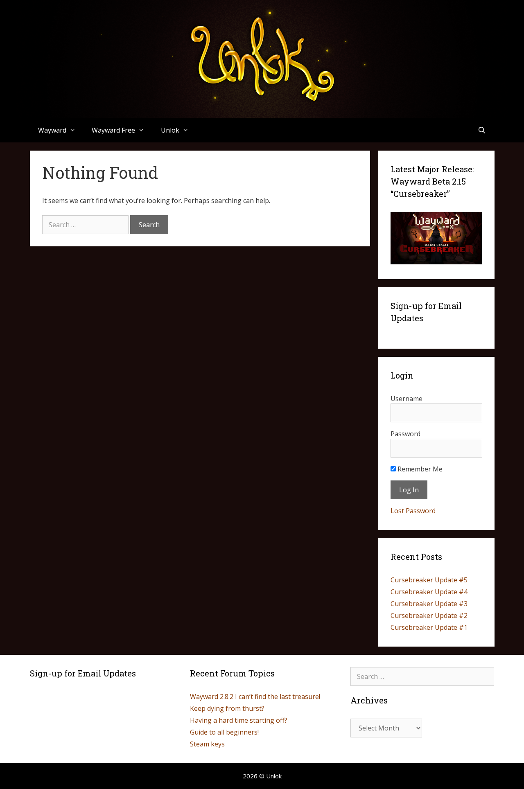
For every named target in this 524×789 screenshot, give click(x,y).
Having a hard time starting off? (238, 720)
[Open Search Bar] (482, 130)
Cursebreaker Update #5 (429, 579)
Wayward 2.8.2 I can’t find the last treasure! (255, 696)
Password (405, 433)
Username (406, 398)
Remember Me (419, 468)
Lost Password (413, 510)
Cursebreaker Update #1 (429, 627)
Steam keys (207, 743)
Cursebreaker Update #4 (429, 591)
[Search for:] (86, 224)
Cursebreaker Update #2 (429, 615)
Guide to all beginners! (224, 732)
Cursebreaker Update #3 (429, 603)
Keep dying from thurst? (227, 708)
